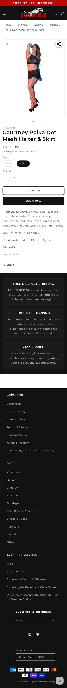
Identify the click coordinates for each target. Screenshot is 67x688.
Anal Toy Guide (16, 571)
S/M (10, 164)
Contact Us (14, 403)
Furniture (13, 526)
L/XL (23, 163)
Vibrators (13, 472)
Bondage (13, 503)
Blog (10, 563)
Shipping (7, 151)
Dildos (11, 480)
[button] (4, 13)
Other (10, 542)
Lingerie (22, 24)
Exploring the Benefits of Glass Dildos (31, 587)
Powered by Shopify (44, 681)
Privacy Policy (16, 411)
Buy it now (33, 200)
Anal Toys (13, 495)
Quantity (8, 171)
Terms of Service (18, 427)
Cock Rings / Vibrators (21, 511)
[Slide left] (26, 121)
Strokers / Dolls (17, 518)
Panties (37, 24)
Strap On (12, 487)
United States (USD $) (31, 657)
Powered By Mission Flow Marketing (30, 450)
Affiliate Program (18, 442)
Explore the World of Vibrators (26, 579)
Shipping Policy (17, 435)
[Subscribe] (53, 621)
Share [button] (10, 264)
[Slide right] (41, 121)
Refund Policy (16, 419)
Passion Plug (27, 681)
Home (7, 24)
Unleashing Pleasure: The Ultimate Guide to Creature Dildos (33, 597)
